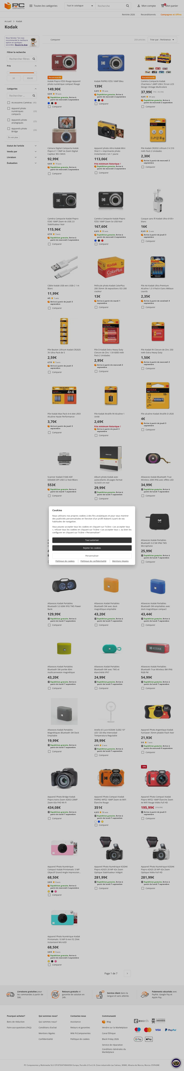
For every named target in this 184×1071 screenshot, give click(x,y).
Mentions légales (120, 561)
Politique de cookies (65, 561)
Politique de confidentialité (93, 561)
